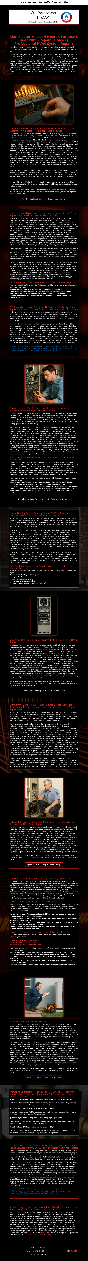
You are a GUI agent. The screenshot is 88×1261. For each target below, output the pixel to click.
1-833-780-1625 (32, 1235)
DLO (26, 1247)
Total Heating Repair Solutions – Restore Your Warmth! (44, 199)
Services (32, 2)
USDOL (37, 1247)
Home (23, 2)
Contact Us (44, 2)
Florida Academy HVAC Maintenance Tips (25, 944)
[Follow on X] (71, 1251)
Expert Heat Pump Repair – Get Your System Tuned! (44, 690)
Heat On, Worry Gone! (26, 73)
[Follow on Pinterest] (75, 1251)
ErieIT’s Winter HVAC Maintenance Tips (25, 942)
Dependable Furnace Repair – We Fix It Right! (44, 864)
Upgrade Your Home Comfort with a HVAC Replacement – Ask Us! (44, 499)
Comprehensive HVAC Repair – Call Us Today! (44, 1077)
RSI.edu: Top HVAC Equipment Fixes (23, 940)
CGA (31, 1247)
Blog (66, 2)
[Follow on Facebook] (68, 1251)
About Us (56, 2)
